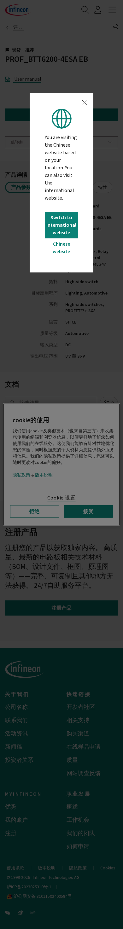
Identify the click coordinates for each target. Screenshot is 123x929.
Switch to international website (61, 225)
